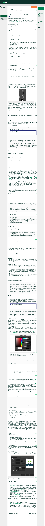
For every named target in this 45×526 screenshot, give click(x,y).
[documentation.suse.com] (1, 5)
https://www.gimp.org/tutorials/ (14, 491)
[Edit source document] (36, 10)
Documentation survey (40, 8)
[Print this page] (39, 27)
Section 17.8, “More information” (16, 21)
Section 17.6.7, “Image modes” (22, 144)
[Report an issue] (35, 10)
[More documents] (0, 7)
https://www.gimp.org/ (13, 485)
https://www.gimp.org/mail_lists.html (15, 503)
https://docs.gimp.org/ (18, 489)
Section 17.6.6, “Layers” (18, 112)
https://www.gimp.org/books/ (19, 494)
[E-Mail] (38, 27)
